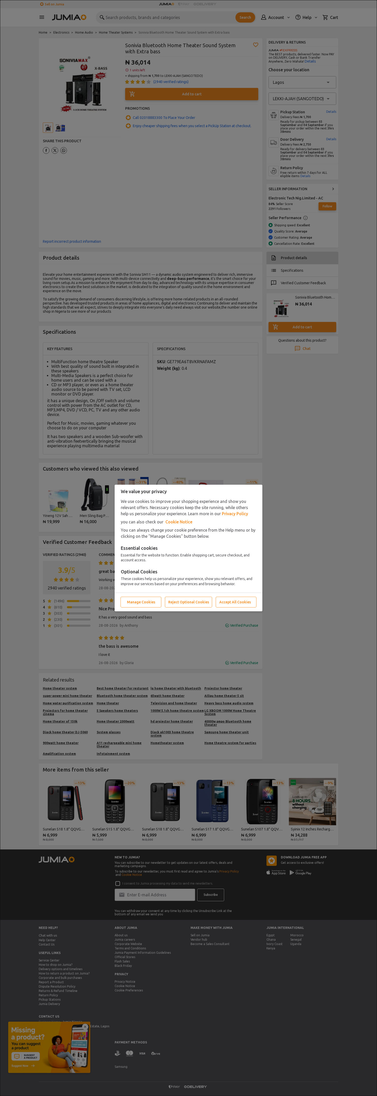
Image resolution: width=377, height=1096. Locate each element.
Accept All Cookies (235, 602)
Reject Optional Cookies (188, 602)
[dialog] (188, 548)
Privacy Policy (235, 513)
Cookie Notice (178, 522)
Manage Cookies (141, 602)
